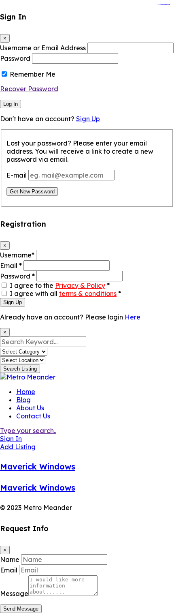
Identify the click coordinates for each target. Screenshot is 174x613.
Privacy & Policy (80, 285)
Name (9, 559)
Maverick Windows (37, 466)
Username (17, 255)
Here (132, 317)
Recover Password (29, 89)
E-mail (16, 175)
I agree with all (65, 293)
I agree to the (60, 285)
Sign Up (88, 119)
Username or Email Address (43, 48)
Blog (23, 400)
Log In (10, 104)
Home (25, 392)
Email (11, 265)
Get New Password (32, 192)
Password (15, 58)
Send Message (20, 609)
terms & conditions (88, 293)
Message (14, 593)
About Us (30, 408)
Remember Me (32, 74)
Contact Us (33, 416)
